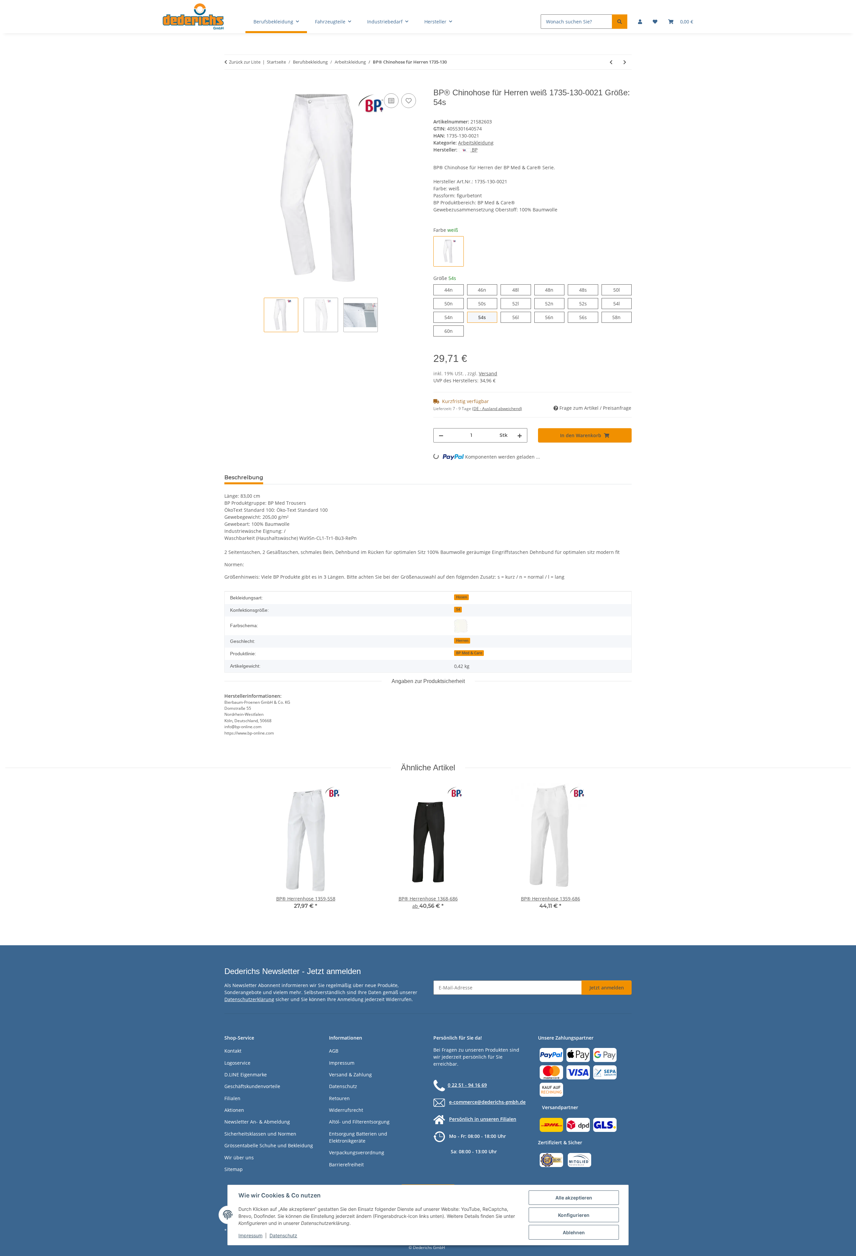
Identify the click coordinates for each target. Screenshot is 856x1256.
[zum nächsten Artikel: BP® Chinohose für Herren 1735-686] (625, 62)
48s (586, 289)
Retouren (339, 1098)
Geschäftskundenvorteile (252, 1086)
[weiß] (460, 626)
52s (586, 303)
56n (553, 317)
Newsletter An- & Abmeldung (257, 1122)
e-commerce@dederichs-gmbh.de (487, 1102)
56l (518, 317)
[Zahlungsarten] (578, 1071)
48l (518, 289)
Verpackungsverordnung (356, 1152)
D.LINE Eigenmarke (245, 1074)
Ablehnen (574, 1232)
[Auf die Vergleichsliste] (391, 100)
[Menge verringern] (441, 435)
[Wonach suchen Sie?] (619, 21)
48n (553, 289)
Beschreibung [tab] (243, 477)
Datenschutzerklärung (249, 999)
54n (452, 317)
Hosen (461, 597)
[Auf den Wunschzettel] (408, 100)
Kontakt (232, 1051)
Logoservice (237, 1063)
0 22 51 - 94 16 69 (467, 1085)
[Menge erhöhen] (519, 435)
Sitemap (233, 1169)
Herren (462, 640)
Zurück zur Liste (244, 62)
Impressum (250, 1235)
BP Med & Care (469, 653)
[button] (640, 21)
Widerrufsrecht (346, 1110)
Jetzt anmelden (607, 987)
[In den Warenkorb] (229, 84)
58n (620, 317)
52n (553, 303)
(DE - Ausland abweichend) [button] (497, 408)
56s (586, 317)
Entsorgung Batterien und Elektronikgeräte (358, 1137)
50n (452, 303)
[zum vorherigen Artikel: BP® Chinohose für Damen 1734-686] (611, 62)
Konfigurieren (574, 1215)
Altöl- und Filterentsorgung (359, 1122)
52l (518, 303)
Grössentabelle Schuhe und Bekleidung (268, 1145)
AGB (333, 1051)
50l (619, 289)
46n (486, 289)
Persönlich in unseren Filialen (482, 1119)
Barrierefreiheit (346, 1164)
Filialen (232, 1098)
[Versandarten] (578, 1124)
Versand (488, 373)
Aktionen (234, 1110)
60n (452, 330)
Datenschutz (283, 1235)
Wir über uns (239, 1157)
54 (458, 609)
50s (485, 303)
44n (452, 289)
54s (485, 317)
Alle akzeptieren (573, 1197)
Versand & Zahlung (350, 1074)
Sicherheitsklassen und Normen (260, 1134)
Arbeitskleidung (476, 142)
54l (619, 303)
